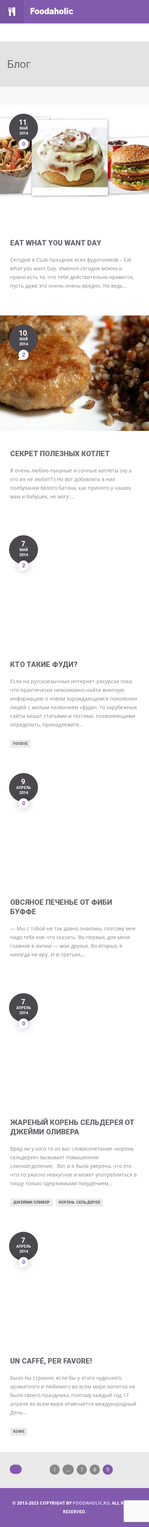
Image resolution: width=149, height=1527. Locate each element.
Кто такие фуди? (43, 664)
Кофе (18, 1431)
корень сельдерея (79, 1202)
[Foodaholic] (57, 11)
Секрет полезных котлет (60, 453)
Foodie (20, 743)
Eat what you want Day (55, 243)
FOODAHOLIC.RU (91, 1503)
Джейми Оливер (31, 1202)
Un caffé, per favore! (51, 1361)
